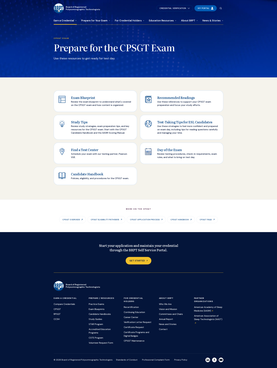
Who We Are (165, 304)
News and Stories (167, 324)
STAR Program (96, 324)
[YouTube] (221, 360)
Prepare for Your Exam (94, 20)
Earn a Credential (64, 20)
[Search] (220, 8)
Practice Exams (96, 304)
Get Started (137, 260)
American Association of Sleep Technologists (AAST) (208, 317)
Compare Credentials (64, 304)
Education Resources (161, 20)
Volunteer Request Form (101, 342)
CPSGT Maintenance (134, 340)
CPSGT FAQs (206, 219)
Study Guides (95, 319)
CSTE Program (96, 337)
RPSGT (57, 314)
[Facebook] (214, 360)
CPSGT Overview (71, 219)
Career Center (131, 317)
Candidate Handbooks (100, 314)
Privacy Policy (180, 359)
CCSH (57, 319)
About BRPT (188, 20)
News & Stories (211, 20)
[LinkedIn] (207, 360)
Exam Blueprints (96, 309)
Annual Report (166, 319)
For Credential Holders (128, 20)
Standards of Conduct (126, 359)
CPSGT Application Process (145, 219)
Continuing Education (134, 312)
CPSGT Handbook (180, 219)
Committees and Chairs (171, 314)
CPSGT (57, 309)
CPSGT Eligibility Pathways (105, 219)
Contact (163, 329)
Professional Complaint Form (156, 359)
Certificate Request (134, 327)
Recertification (131, 307)
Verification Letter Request (137, 322)
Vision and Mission (168, 309)
